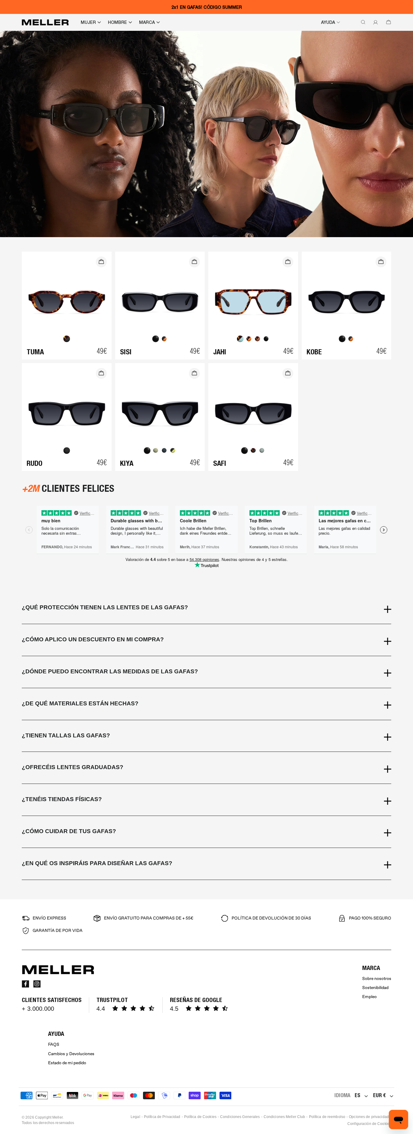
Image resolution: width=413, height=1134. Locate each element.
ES (357, 1095)
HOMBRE (117, 22)
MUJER (88, 22)
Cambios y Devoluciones (71, 1053)
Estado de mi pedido (67, 1062)
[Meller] (45, 22)
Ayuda (328, 22)
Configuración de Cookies (369, 1124)
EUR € (379, 1095)
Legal (135, 1117)
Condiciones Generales (240, 1117)
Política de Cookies (200, 1117)
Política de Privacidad (162, 1117)
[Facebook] (25, 983)
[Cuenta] (374, 22)
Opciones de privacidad (369, 1117)
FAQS (53, 1044)
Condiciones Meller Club (284, 1117)
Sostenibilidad (375, 987)
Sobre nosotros (376, 978)
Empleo (369, 996)
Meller (57, 1117)
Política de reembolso (327, 1117)
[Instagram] (37, 983)
